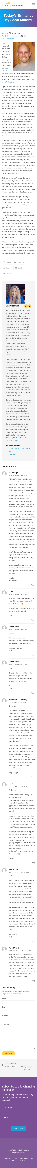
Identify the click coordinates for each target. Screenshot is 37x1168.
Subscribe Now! (18, 1128)
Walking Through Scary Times (25, 1068)
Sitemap (15, 1161)
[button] (33, 4)
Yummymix (12, 454)
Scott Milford (14, 627)
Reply (33, 585)
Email (4, 1007)
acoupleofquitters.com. (10, 82)
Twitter (16, 79)
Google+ (16, 441)
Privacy (15, 1158)
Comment (6, 1024)
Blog (25, 36)
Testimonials (23, 1158)
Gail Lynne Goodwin (13, 36)
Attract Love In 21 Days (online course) (20, 450)
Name (4, 998)
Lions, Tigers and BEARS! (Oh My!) (9, 1065)
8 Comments (10, 39)
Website (5, 1016)
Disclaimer (7, 1158)
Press (31, 1158)
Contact (22, 1161)
